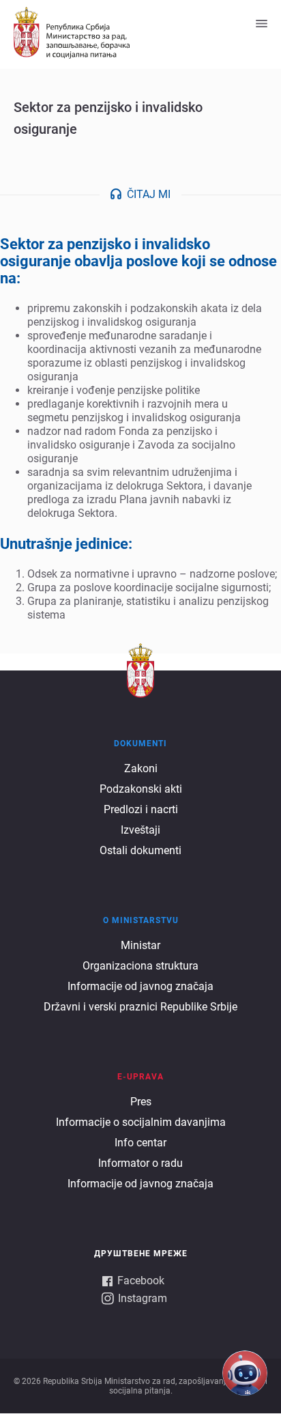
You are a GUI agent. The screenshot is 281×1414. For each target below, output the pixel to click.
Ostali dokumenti (140, 850)
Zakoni (141, 768)
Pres (140, 1101)
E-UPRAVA (140, 1076)
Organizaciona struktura (140, 965)
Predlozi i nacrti (141, 809)
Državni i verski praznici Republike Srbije (140, 1006)
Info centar (140, 1142)
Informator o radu (140, 1163)
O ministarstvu (141, 920)
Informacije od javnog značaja (140, 986)
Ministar (140, 945)
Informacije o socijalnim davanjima (141, 1122)
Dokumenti (140, 743)
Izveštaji (140, 829)
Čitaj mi (149, 194)
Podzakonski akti (141, 788)
